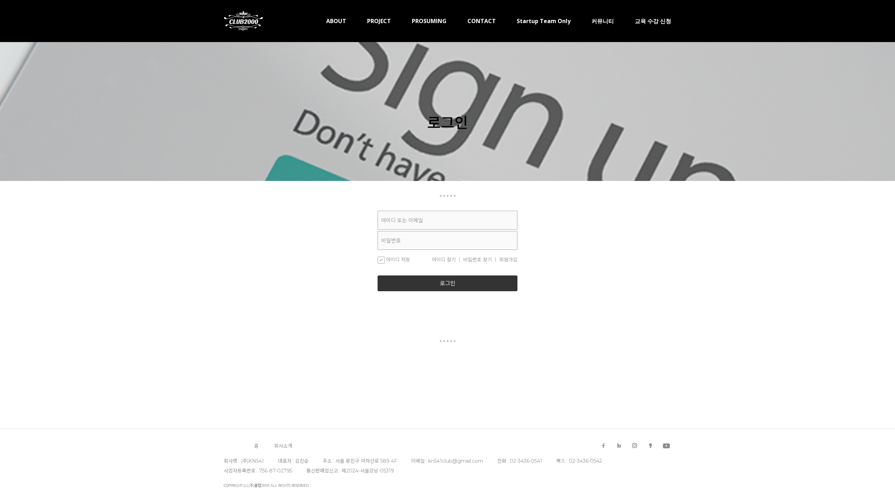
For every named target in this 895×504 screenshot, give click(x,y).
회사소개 (283, 446)
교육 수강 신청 (653, 21)
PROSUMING (429, 21)
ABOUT (336, 21)
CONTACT (481, 21)
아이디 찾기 (444, 260)
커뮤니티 (603, 21)
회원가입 (508, 260)
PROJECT (379, 21)
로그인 (448, 283)
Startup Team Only (544, 21)
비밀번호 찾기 (477, 260)
